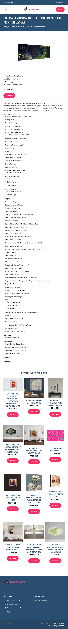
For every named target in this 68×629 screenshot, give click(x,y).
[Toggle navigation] (5, 9)
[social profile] (12, 2)
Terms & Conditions (57, 623)
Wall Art (14, 76)
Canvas (20, 76)
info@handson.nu (59, 2)
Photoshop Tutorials (14, 600)
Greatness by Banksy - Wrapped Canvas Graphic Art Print (13, 547)
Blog (8, 612)
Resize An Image (12, 604)
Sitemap (61, 626)
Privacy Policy (52, 626)
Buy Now (9, 96)
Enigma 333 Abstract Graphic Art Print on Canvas (55, 494)
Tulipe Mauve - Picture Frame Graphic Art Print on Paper (55, 402)
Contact (46, 623)
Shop (60, 9)
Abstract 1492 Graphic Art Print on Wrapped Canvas (34, 450)
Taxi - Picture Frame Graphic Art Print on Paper (12, 497)
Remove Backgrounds (14, 608)
